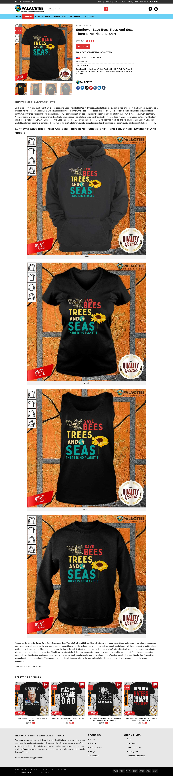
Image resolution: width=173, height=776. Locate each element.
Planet (75, 120)
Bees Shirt (83, 69)
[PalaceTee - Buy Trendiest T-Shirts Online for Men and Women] (29, 8)
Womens (46, 16)
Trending (28, 16)
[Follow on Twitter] (155, 2)
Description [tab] (20, 102)
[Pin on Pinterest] (91, 88)
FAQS (123, 2)
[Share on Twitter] (82, 88)
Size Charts (131, 743)
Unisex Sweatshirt (116, 71)
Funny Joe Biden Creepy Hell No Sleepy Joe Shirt (32, 719)
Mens (37, 16)
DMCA (116, 2)
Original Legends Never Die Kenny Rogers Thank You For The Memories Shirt (105, 719)
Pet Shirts (75, 16)
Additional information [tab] (37, 102)
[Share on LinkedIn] (99, 88)
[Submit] (106, 9)
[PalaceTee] (84, 82)
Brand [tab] (52, 102)
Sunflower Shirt (93, 71)
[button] (150, 9)
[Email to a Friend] (87, 88)
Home (100, 2)
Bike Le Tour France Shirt (143, 655)
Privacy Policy (133, 2)
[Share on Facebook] (78, 88)
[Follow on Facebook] (150, 2)
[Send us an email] (157, 2)
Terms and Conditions (136, 756)
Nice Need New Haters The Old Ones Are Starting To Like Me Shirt (141, 719)
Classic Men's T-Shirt (95, 69)
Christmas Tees (60, 16)
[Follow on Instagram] (152, 2)
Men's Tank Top (119, 69)
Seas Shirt (83, 71)
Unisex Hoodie (104, 71)
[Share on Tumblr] (104, 88)
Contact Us (144, 2)
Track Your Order (134, 747)
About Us (108, 2)
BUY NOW (83, 46)
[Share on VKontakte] (95, 88)
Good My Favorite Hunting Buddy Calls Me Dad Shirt (68, 719)
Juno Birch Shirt (34, 667)
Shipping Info (132, 752)
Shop (129, 739)
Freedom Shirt (108, 69)
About (92, 739)
